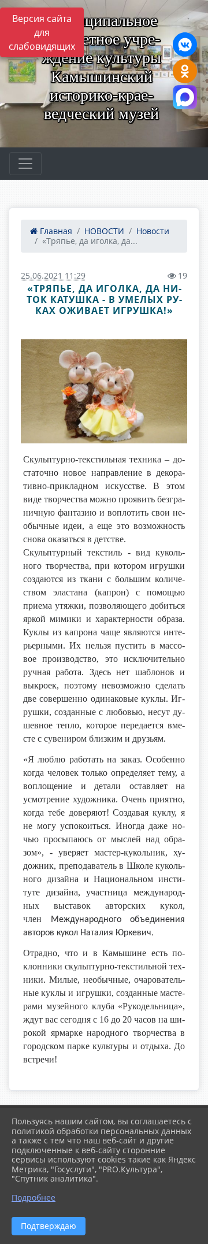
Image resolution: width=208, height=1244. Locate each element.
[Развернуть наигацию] (25, 163)
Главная (55, 230)
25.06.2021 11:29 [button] (53, 275)
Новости (152, 230)
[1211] (104, 391)
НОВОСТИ (104, 230)
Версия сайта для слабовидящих (42, 32)
